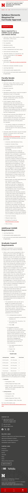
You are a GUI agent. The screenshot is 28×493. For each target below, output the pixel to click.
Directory (4, 448)
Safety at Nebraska (9, 484)
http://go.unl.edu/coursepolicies (18, 62)
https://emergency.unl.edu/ (12, 221)
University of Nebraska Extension (10, 440)
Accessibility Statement (11, 482)
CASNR (9, 9)
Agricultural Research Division (9, 438)
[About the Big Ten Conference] (4, 469)
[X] (5, 429)
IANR (6, 9)
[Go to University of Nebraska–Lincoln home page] (3, 5)
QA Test (6, 482)
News (3, 458)
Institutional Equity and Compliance (7, 483)
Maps (3, 456)
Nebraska (3, 9)
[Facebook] (2, 429)
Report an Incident (6, 463)
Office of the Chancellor (8, 460)
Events (3, 452)
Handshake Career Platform (9, 442)
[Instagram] (8, 429)
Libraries (4, 454)
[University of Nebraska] (12, 469)
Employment (5, 450)
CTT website (19, 55)
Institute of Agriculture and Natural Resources (13, 436)
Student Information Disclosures (18, 484)
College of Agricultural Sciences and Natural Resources (14, 5)
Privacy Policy (4, 484)
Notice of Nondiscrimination (17, 483)
